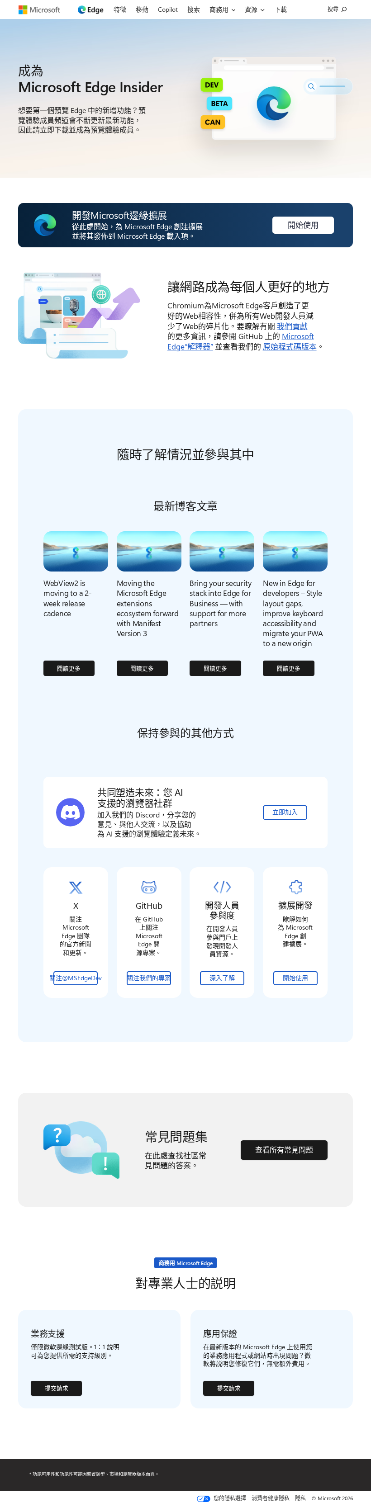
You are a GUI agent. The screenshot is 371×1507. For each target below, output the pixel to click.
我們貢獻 (292, 326)
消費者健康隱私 (271, 1498)
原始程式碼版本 (290, 346)
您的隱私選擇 (229, 1498)
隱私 (300, 1498)
